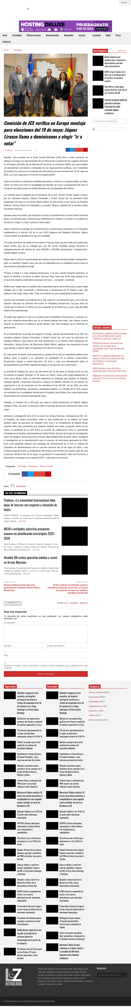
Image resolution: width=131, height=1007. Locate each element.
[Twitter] (112, 2)
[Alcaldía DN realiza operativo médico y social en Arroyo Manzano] (75, 565)
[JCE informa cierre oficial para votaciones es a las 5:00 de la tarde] (10, 841)
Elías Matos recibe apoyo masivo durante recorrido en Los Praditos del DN (116, 89)
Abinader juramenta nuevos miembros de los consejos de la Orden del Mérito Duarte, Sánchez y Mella (29, 770)
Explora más (122, 50)
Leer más (22, 521)
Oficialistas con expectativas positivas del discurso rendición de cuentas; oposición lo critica (29, 721)
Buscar (124, 2)
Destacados (52, 686)
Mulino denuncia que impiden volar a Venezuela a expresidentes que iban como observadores (115, 61)
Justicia (82, 35)
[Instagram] (116, 2)
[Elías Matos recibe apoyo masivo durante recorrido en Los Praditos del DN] (98, 90)
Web (6, 655)
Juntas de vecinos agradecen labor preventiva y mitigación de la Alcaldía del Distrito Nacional (72, 936)
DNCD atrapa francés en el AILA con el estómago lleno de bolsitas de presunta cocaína (115, 76)
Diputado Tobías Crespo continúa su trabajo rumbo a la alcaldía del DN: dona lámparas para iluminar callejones (71, 951)
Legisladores (94, 706)
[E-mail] (81, 150)
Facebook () (73, 603)
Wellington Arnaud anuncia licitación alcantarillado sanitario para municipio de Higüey (70, 922)
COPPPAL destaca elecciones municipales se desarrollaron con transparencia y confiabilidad (28, 828)
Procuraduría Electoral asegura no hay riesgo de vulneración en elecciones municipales (29, 909)
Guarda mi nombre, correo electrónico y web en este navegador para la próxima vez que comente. (46, 667)
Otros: (118, 35)
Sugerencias (10, 686)
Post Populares (100, 50)
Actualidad (16, 35)
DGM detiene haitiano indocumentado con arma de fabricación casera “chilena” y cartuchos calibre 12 (110, 336)
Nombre (8, 646)
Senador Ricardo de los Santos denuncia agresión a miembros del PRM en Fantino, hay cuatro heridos (29, 854)
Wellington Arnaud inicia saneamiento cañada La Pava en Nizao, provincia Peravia (110, 378)
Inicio (5, 35)
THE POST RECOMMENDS (15, 493)
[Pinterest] (85, 150)
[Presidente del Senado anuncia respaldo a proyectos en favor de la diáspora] (10, 920)
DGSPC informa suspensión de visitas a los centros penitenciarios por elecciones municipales (29, 896)
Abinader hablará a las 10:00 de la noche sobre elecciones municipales (29, 814)
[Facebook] (68, 150)
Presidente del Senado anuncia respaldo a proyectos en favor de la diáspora (29, 921)
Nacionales (68, 35)
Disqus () (84, 603)
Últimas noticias (34, 35)
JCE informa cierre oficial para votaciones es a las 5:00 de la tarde (29, 841)
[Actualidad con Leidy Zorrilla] (65, 13)
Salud (108, 35)
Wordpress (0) (62, 603)
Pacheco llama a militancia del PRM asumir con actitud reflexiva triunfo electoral (29, 783)
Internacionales (52, 35)
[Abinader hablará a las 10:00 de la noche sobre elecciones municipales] (10, 814)
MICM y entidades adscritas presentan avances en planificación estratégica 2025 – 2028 (30, 533)
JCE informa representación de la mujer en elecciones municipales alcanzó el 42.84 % (29, 733)
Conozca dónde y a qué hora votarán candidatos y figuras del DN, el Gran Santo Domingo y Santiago (29, 869)
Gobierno (93, 711)
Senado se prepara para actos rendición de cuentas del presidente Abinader (28, 745)
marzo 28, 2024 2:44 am (23, 150)
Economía (97, 35)
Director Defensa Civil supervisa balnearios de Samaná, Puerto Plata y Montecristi (22, 587)
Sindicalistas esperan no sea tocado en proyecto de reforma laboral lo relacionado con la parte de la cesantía (29, 936)
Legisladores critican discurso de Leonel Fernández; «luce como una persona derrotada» (29, 757)
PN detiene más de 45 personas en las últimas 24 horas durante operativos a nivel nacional (29, 953)
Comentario (10, 623)
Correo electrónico (56, 646)
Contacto (7, 41)
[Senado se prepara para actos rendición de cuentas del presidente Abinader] (10, 745)
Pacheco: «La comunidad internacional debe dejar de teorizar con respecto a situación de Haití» (30, 505)
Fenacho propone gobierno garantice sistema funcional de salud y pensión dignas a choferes (116, 106)
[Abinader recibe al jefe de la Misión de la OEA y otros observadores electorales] (10, 882)
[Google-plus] (76, 150)
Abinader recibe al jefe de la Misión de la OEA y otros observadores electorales (28, 882)
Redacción (9, 150)
